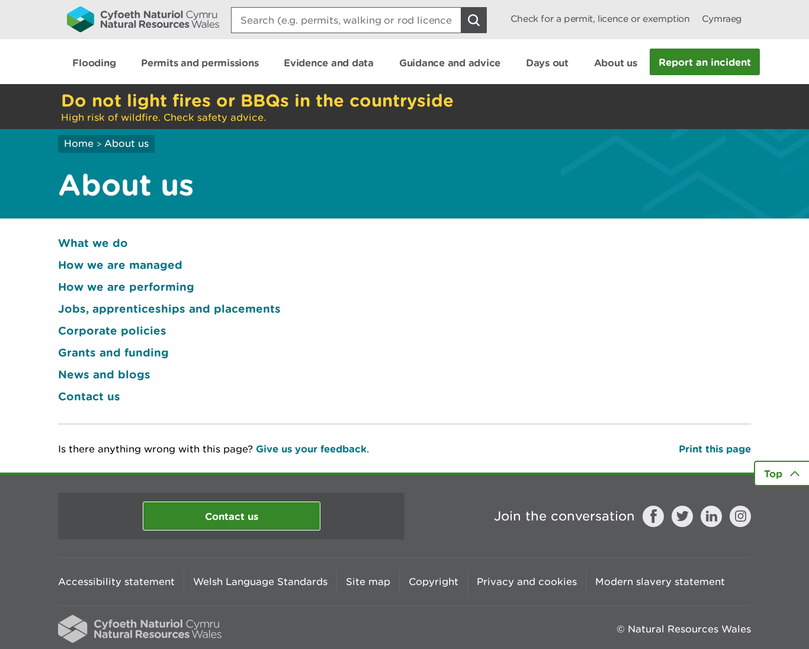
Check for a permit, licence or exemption (600, 18)
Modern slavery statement (660, 581)
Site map (368, 581)
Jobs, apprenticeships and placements (169, 308)
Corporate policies (112, 330)
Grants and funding (113, 352)
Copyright (433, 581)
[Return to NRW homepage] (143, 19)
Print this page (715, 448)
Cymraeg (722, 18)
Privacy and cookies (527, 581)
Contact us (89, 396)
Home (79, 143)
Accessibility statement (116, 581)
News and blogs (104, 374)
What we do (93, 242)
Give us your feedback (311, 448)
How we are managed (120, 264)
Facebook (653, 516)
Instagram (740, 516)
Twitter (682, 516)
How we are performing (126, 286)
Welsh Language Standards (260, 581)
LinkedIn (711, 516)
